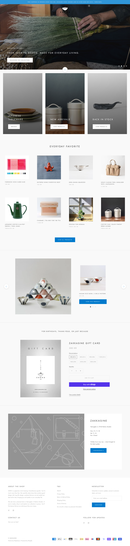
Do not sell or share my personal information (69, 507)
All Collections (64, 18)
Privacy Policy (61, 494)
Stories (113, 18)
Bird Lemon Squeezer (77, 182)
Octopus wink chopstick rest (48, 182)
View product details (74, 395)
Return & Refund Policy (63, 497)
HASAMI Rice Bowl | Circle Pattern (92, 293)
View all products (65, 240)
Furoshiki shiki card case (15, 182)
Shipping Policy (61, 500)
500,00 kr (83, 357)
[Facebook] (8, 510)
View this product (93, 301)
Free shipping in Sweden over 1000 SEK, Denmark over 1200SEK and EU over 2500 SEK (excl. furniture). (65, 2)
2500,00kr (93, 362)
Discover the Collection (20, 60)
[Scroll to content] (65, 69)
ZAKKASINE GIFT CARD (84, 343)
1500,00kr (73, 362)
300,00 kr (73, 357)
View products (59, 126)
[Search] (119, 10)
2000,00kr (83, 362)
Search (59, 491)
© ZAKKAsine (12, 538)
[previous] (6, 286)
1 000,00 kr (102, 357)
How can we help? (13, 522)
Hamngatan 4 (98, 450)
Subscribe (98, 505)
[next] (123, 286)
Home (16, 18)
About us (100, 18)
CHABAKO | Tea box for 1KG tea (49, 220)
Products (46, 18)
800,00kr (92, 357)
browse (14, 126)
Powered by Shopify (26, 541)
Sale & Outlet (84, 18)
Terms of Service (61, 503)
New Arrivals (30, 18)
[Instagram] (13, 510)
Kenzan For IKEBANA (77, 224)
